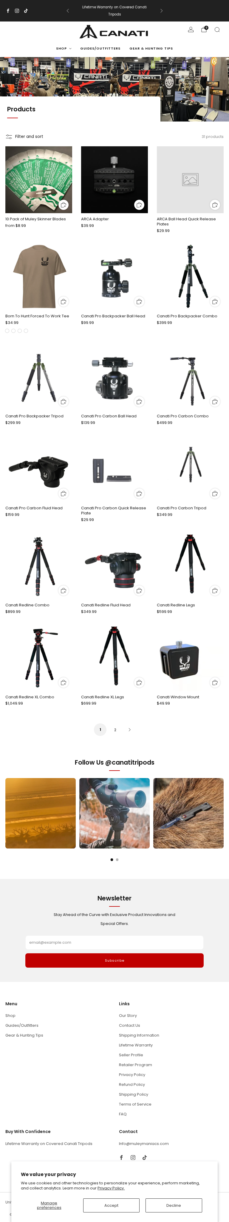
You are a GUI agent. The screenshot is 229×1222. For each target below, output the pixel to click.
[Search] (217, 30)
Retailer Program (135, 1065)
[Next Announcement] (161, 11)
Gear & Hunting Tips (151, 48)
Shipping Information (139, 1035)
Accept (111, 1205)
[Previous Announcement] (68, 11)
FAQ (123, 1114)
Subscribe (114, 960)
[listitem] (114, 11)
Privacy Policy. (111, 1188)
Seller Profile (131, 1055)
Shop (61, 48)
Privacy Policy (132, 1074)
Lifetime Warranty (136, 1045)
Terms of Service (135, 1104)
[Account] (191, 30)
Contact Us (129, 1025)
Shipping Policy (133, 1094)
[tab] (112, 859)
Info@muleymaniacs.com (144, 1143)
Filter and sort (29, 136)
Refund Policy (132, 1084)
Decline (173, 1205)
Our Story (128, 1015)
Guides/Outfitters (100, 48)
